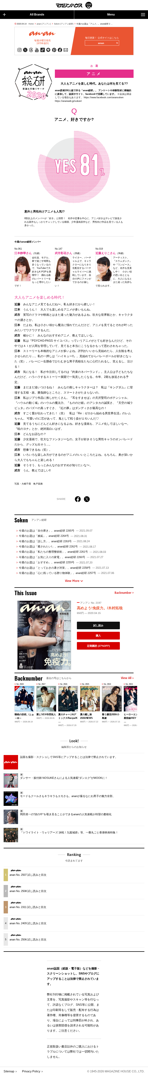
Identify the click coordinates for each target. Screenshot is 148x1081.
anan (101, 43)
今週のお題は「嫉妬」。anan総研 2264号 (53, 535)
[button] (130, 703)
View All (126, 678)
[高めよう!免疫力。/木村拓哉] (44, 635)
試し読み (98, 625)
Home (31, 24)
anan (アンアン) (44, 24)
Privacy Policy (31, 1071)
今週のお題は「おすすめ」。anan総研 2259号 (55, 562)
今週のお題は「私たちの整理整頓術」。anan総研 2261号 (62, 551)
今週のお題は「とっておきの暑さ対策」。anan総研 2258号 (64, 567)
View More (72, 581)
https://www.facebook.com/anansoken (103, 97)
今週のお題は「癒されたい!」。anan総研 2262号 (57, 546)
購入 (98, 635)
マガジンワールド (74, 5)
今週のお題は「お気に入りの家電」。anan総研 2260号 (61, 557)
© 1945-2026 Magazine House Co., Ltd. (115, 1071)
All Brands (37, 14)
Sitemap (9, 1071)
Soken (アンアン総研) (63, 24)
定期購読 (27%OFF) (98, 645)
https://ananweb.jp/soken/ (68, 101)
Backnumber (122, 592)
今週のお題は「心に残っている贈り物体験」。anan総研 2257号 (66, 572)
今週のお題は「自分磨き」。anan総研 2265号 (55, 530)
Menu (111, 14)
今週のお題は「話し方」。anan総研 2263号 (54, 541)
